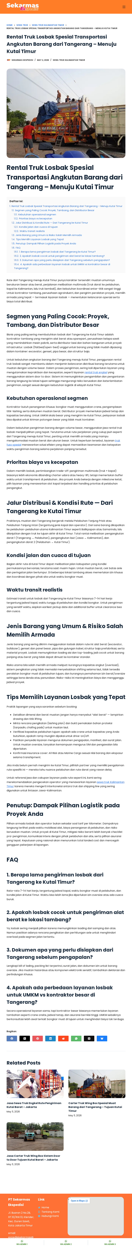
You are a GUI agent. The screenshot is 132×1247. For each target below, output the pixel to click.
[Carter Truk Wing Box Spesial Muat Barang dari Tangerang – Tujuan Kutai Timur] (96, 1084)
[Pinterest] (37, 1038)
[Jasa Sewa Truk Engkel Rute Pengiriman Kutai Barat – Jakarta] (35, 1084)
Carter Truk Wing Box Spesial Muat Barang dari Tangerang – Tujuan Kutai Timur (95, 1107)
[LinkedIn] (50, 1038)
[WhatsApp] (76, 1038)
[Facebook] (12, 1038)
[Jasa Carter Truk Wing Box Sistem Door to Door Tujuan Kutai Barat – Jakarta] (35, 1136)
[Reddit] (63, 1038)
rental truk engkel (96, 372)
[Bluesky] (102, 1038)
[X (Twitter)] (24, 1038)
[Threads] (89, 1038)
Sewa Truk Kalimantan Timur (69, 60)
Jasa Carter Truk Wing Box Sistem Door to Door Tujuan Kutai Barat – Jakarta (33, 1158)
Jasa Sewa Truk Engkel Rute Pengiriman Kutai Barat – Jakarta (34, 1105)
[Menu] (124, 6)
